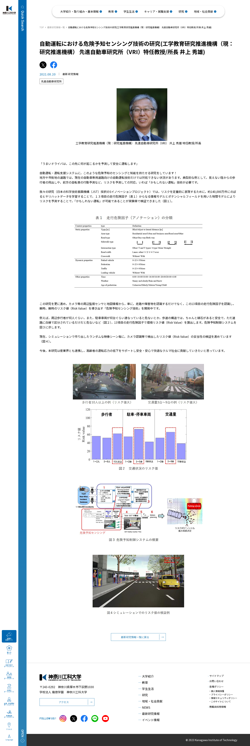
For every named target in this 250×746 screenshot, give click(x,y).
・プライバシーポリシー (221, 694)
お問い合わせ (216, 681)
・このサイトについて (220, 701)
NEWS (144, 707)
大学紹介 (146, 676)
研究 (143, 695)
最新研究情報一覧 (56, 27)
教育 (143, 682)
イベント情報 (149, 720)
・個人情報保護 (216, 691)
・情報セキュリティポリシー (223, 697)
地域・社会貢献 (150, 701)
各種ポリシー (216, 686)
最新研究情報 (149, 713)
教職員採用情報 (217, 706)
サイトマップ (216, 675)
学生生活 (146, 688)
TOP (42, 27)
